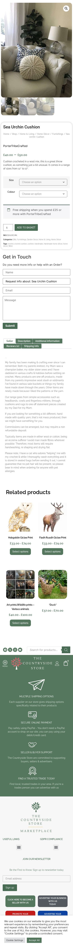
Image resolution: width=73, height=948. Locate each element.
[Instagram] (15, 650)
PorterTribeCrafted (15, 146)
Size (11, 180)
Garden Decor (32, 239)
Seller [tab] (9, 341)
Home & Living (27, 134)
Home (6, 134)
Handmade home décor (53, 244)
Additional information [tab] (47, 341)
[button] (66, 8)
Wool (10, 246)
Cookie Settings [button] (14, 940)
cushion (31, 244)
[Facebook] (5, 650)
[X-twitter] (10, 650)
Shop (14, 134)
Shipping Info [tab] (31, 346)
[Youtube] (20, 650)
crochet (10, 244)
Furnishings (57, 134)
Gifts (14, 239)
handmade (39, 244)
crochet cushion (20, 244)
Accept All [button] (34, 940)
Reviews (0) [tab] (12, 346)
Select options (20, 551)
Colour (11, 192)
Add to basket (26, 227)
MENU (5, 666)
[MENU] (5, 662)
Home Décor (43, 134)
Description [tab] (24, 341)
